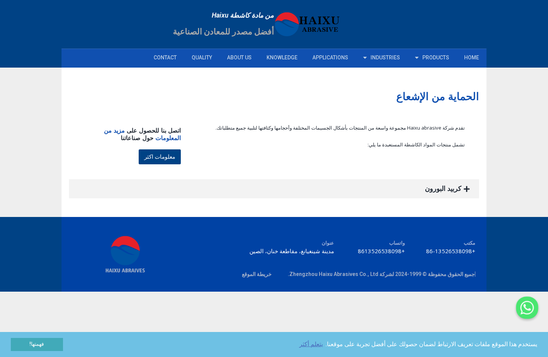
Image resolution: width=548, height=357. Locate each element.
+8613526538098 (381, 251)
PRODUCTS (435, 57)
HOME (471, 57)
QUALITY (202, 57)
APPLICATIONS (330, 57)
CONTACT (165, 57)
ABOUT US (239, 57)
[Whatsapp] (527, 308)
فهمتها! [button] (36, 344)
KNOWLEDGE (282, 57)
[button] (160, 156)
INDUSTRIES (385, 57)
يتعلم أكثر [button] (311, 344)
